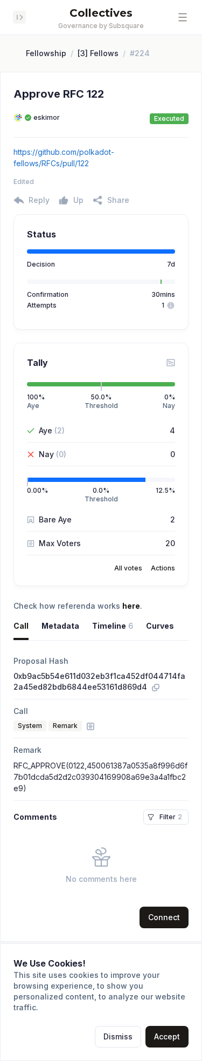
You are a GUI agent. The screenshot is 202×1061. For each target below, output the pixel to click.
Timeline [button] (112, 625)
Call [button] (21, 625)
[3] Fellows (98, 53)
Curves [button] (160, 625)
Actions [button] (163, 568)
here (131, 605)
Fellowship (46, 53)
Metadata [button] (60, 625)
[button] (182, 17)
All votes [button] (128, 568)
